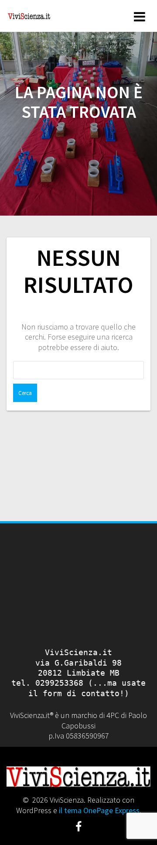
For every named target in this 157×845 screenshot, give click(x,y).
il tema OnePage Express (99, 810)
